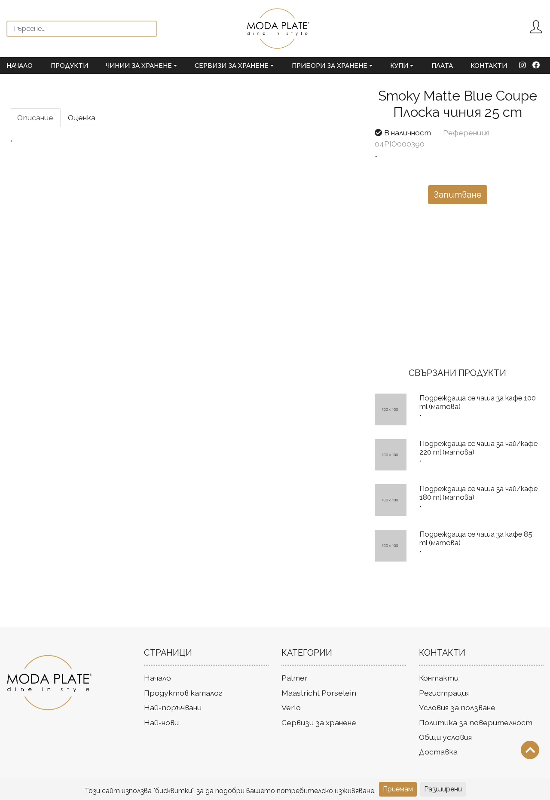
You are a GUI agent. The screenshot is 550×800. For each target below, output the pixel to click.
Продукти (69, 66)
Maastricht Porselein (318, 692)
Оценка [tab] (81, 117)
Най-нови (161, 722)
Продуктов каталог (183, 692)
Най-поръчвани (173, 707)
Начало (19, 66)
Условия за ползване (457, 707)
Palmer (294, 677)
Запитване (458, 194)
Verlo (291, 707)
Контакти (489, 66)
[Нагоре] (530, 750)
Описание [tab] (35, 117)
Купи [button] (399, 66)
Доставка (438, 751)
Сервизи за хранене (318, 722)
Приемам (398, 789)
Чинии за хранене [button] (139, 66)
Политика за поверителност (475, 722)
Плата (442, 66)
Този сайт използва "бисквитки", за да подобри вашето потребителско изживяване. (230, 791)
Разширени (443, 789)
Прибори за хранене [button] (329, 66)
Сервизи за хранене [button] (232, 66)
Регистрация (444, 692)
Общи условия (445, 737)
